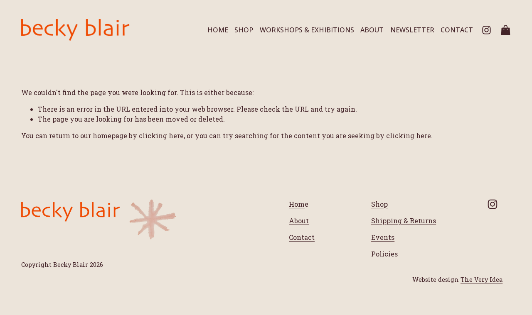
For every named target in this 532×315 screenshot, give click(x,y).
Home (217, 29)
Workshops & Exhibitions (307, 29)
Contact (457, 29)
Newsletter (412, 29)
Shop (243, 29)
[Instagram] (486, 30)
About (372, 29)
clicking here (161, 135)
